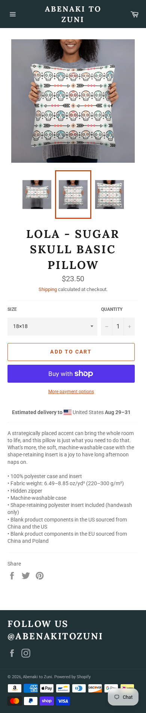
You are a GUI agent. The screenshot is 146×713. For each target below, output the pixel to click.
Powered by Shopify (72, 676)
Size (12, 309)
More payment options (71, 391)
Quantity (111, 309)
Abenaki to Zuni (73, 14)
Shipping (48, 289)
